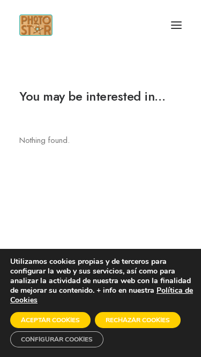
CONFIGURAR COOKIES (57, 339)
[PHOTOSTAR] (36, 25)
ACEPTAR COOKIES (50, 320)
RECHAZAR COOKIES (138, 320)
